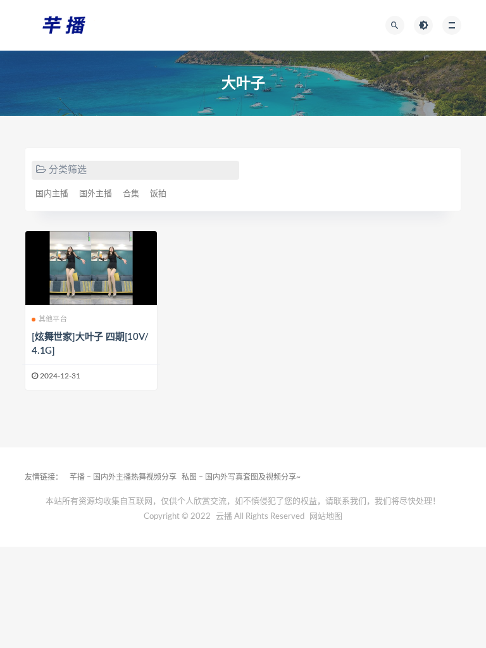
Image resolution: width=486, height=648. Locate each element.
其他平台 (53, 319)
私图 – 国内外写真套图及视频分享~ (241, 477)
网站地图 (325, 517)
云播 (224, 517)
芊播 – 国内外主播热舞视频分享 (123, 477)
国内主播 (51, 194)
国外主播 (95, 194)
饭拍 (158, 194)
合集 (131, 194)
